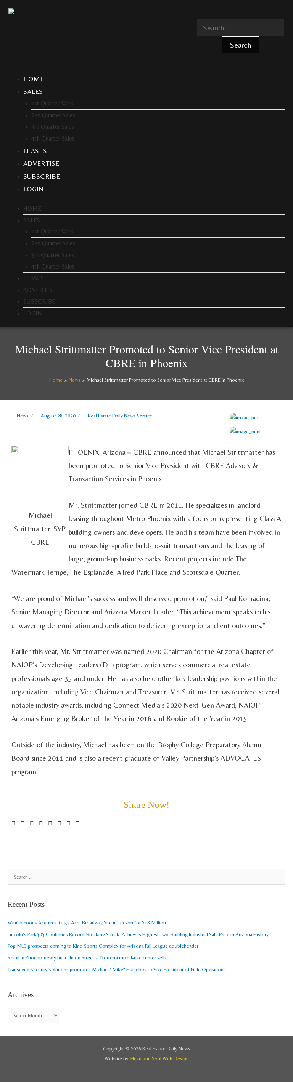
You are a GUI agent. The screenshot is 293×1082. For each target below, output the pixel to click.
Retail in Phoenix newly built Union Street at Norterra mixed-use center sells (87, 957)
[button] (13, 823)
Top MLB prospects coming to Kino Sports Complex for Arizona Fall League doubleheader (103, 946)
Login (33, 189)
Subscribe (41, 176)
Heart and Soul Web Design (159, 1058)
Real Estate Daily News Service (120, 415)
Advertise (41, 163)
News (23, 415)
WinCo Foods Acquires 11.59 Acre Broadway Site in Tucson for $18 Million (87, 922)
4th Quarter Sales (52, 138)
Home (33, 79)
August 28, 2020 (58, 415)
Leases (35, 151)
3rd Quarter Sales (52, 126)
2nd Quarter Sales (53, 115)
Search (240, 44)
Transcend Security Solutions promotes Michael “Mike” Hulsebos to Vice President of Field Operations (117, 969)
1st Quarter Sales (52, 103)
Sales (33, 91)
